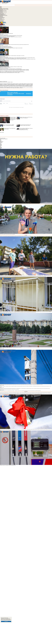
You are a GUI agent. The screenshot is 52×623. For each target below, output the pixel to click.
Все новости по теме (2, 34)
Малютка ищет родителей (3, 26)
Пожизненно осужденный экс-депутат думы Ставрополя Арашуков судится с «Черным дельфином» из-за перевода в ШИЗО (13, 388)
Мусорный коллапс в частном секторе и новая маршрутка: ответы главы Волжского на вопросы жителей (13, 58)
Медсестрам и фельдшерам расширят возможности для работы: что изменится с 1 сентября (21, 275)
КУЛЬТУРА (1, 12)
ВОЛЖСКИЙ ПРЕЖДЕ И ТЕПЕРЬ (4, 9)
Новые (1, 103)
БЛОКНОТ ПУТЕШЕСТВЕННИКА (4, 8)
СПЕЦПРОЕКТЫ (2, 18)
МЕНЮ (1, 6)
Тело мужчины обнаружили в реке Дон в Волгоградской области (7, 393)
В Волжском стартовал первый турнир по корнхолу (6, 275)
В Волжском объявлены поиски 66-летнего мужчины (40, 429)
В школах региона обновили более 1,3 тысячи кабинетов (6, 392)
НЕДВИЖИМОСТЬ (2, 14)
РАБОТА (4, 22)
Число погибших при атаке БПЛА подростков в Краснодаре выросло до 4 (8, 349)
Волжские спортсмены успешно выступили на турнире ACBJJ (45, 392)
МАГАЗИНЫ (3, 25)
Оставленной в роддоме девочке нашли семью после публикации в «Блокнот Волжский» (11, 35)
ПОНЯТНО (6, 621)
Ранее (7, 103)
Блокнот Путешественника (3, 37)
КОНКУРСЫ (1, 11)
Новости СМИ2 (2, 132)
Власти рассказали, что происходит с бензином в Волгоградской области (8, 465)
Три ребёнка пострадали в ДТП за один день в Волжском (23, 384)
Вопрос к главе (2, 48)
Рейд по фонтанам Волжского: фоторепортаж (5, 46)
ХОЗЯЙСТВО (1, 20)
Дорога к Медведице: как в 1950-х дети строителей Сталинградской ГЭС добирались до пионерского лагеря (25, 393)
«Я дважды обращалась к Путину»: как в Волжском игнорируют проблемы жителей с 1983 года (36, 388)
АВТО (0, 7)
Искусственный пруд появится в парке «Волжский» (6, 47)
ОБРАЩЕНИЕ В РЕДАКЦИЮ (3, 15)
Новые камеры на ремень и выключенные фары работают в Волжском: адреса (9, 384)
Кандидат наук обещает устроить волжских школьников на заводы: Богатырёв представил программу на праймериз (14, 69)
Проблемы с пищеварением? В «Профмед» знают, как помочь (36, 384)
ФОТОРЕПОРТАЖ (2, 19)
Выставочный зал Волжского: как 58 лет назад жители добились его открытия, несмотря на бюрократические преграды (25, 392)
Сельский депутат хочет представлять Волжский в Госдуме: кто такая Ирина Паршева (10, 68)
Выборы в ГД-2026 (2, 59)
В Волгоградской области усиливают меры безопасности (21, 276)
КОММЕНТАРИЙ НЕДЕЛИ (3, 10)
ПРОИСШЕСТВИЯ (2, 17)
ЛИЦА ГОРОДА (2, 13)
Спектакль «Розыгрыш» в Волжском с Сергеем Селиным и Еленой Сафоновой (40, 275)
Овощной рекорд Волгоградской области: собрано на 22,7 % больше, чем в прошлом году (37, 276)
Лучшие (4, 103)
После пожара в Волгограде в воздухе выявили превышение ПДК (27, 429)
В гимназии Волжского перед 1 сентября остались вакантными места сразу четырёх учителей (10, 429)
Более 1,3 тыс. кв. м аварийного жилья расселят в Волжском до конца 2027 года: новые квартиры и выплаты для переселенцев (23, 312)
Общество (1, 81)
